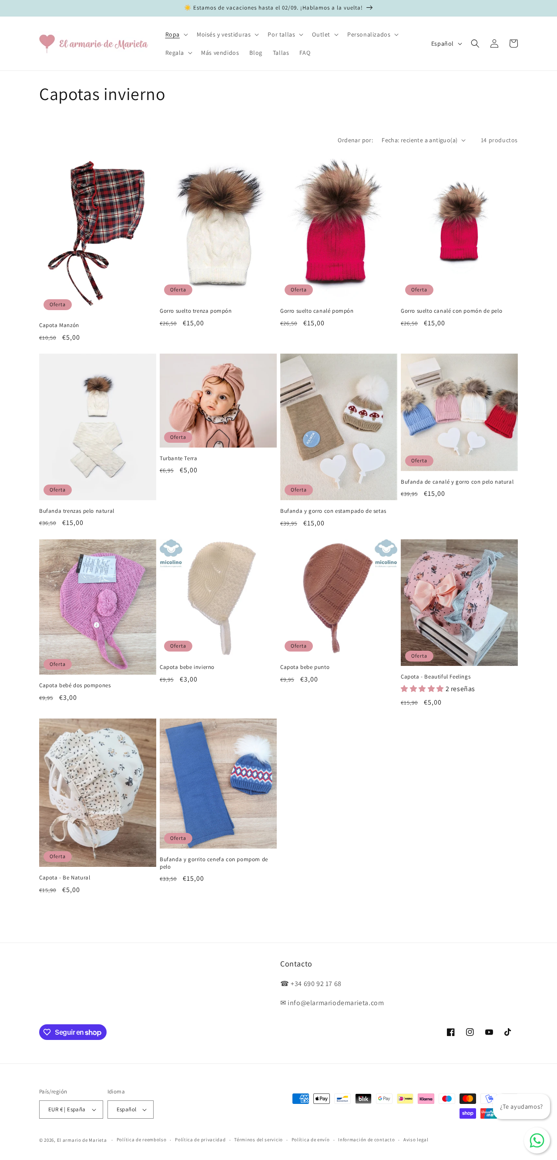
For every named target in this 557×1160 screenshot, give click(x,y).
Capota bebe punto (304, 667)
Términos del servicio (258, 1140)
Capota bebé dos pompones (75, 685)
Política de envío (311, 1140)
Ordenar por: (355, 140)
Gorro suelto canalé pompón (317, 311)
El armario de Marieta (82, 1140)
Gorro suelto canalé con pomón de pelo (451, 311)
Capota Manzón (59, 325)
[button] (175, 34)
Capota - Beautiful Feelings (435, 676)
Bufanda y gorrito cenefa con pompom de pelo (214, 863)
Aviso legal (416, 1140)
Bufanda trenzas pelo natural (76, 511)
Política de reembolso (142, 1140)
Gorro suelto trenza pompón (196, 311)
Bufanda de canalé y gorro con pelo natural (457, 481)
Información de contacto (366, 1140)
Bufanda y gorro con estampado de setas (333, 511)
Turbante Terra (178, 458)
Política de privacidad (200, 1140)
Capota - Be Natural (64, 877)
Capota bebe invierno (187, 667)
